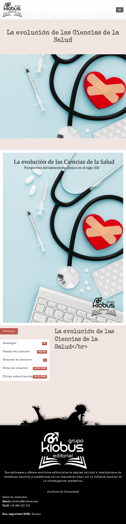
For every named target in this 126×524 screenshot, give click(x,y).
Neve (42, 520)
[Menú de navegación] (120, 10)
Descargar (9, 331)
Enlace (36, 514)
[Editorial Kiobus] (12, 9)
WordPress (81, 520)
